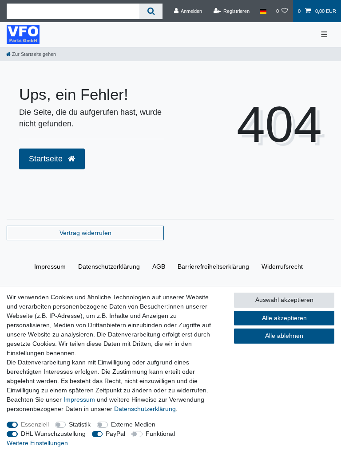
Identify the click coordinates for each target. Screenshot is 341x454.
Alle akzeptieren (284, 317)
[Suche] (150, 11)
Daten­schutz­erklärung (109, 266)
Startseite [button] (47, 158)
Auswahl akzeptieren (284, 299)
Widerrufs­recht (282, 266)
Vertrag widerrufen (85, 232)
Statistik (80, 424)
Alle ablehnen (284, 335)
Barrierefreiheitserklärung (213, 266)
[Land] (262, 11)
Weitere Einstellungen (37, 442)
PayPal (115, 433)
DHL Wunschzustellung (53, 433)
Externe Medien (133, 424)
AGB (158, 266)
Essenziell (35, 424)
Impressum (50, 266)
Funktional (160, 433)
